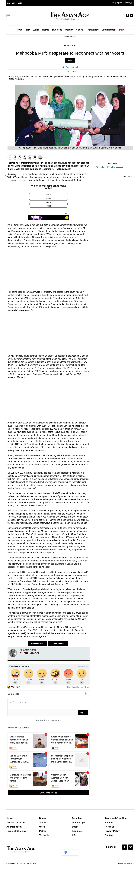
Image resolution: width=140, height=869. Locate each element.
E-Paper (109, 822)
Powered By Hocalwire (125, 863)
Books (42, 818)
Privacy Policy (112, 831)
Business (57, 30)
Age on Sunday (125, 3)
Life (74, 835)
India (27, 30)
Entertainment (109, 30)
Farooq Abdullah (58, 644)
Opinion (69, 30)
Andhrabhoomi (14, 827)
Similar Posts (105, 167)
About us (77, 831)
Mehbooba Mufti (37, 644)
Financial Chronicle (16, 831)
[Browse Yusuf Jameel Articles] (13, 653)
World (36, 30)
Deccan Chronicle (15, 822)
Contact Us (110, 835)
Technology (92, 30)
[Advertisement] (49, 269)
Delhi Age (77, 818)
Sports (79, 30)
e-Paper (115, 3)
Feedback (110, 827)
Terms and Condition (116, 818)
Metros (45, 30)
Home (19, 30)
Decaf (75, 827)
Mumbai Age (78, 822)
